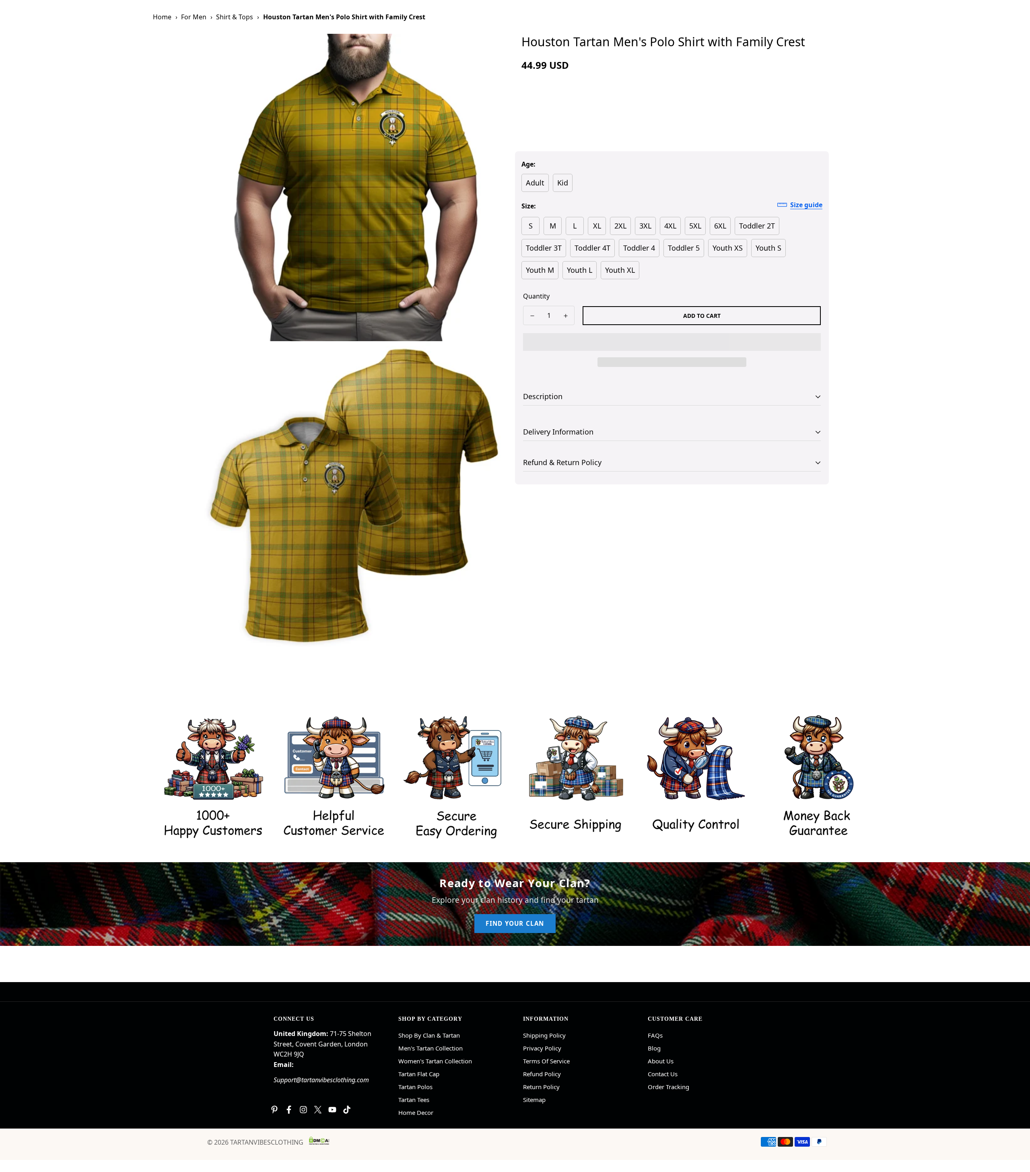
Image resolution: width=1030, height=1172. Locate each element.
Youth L (579, 270)
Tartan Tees (413, 1100)
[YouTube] (332, 1109)
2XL (620, 226)
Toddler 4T (592, 248)
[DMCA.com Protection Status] (319, 1141)
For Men (193, 16)
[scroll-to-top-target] (1014, 1128)
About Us (661, 1061)
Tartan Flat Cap (418, 1074)
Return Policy (541, 1087)
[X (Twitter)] (318, 1109)
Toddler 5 (684, 248)
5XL (695, 226)
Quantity (536, 296)
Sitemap (534, 1100)
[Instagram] (303, 1109)
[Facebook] (289, 1109)
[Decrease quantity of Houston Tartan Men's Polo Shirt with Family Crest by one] (532, 315)
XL (597, 226)
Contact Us (663, 1074)
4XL (670, 226)
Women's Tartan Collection (435, 1061)
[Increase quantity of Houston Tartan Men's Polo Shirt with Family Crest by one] (565, 315)
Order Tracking (668, 1087)
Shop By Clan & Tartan (429, 1035)
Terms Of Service (546, 1061)
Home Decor (415, 1112)
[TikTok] (347, 1109)
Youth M (540, 270)
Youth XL (620, 270)
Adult (535, 182)
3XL (645, 226)
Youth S (768, 248)
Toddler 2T (757, 226)
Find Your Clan (515, 923)
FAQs (655, 1035)
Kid (562, 182)
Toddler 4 (639, 248)
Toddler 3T (544, 248)
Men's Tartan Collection (430, 1048)
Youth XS (728, 248)
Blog (654, 1048)
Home (162, 16)
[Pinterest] (274, 1109)
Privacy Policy (542, 1048)
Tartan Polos (415, 1087)
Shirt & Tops (234, 16)
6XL (720, 226)
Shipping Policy (544, 1035)
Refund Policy (542, 1074)
